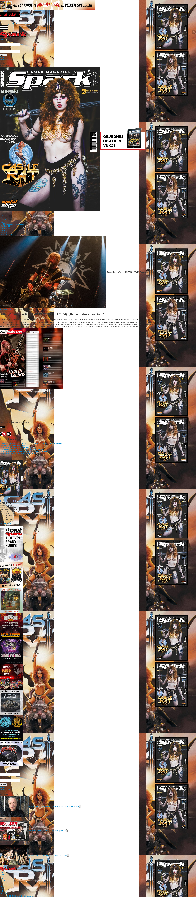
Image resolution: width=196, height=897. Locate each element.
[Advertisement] (97, 406)
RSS (26, 24)
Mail (23, 24)
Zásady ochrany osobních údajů (13, 224)
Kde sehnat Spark (6, 234)
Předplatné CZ (5, 226)
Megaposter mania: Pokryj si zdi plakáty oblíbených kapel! (47, 830)
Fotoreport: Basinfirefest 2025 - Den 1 (13, 445)
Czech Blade (5, 885)
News (2, 214)
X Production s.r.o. (27, 896)
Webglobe (4, 893)
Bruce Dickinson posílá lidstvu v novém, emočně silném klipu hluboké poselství (54, 806)
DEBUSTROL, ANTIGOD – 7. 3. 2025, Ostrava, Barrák (18, 447)
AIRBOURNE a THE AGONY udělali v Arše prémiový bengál (48, 855)
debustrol (9, 309)
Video (2, 218)
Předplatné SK (5, 228)
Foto (2, 216)
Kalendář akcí (5, 220)
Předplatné (4, 881)
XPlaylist (3, 891)
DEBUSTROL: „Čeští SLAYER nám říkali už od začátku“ (18, 453)
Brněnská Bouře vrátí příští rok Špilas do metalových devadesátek (22, 449)
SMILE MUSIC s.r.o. (13, 896)
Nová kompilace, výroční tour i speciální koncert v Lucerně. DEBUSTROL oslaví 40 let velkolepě (31, 443)
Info (2, 222)
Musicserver (4, 887)
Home (2, 212)
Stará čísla (4, 230)
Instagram (8, 24)
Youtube (19, 24)
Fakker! (3, 883)
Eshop (14, 24)
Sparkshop (4, 232)
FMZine (3, 889)
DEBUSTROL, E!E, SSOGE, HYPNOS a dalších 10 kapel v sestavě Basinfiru (25, 451)
